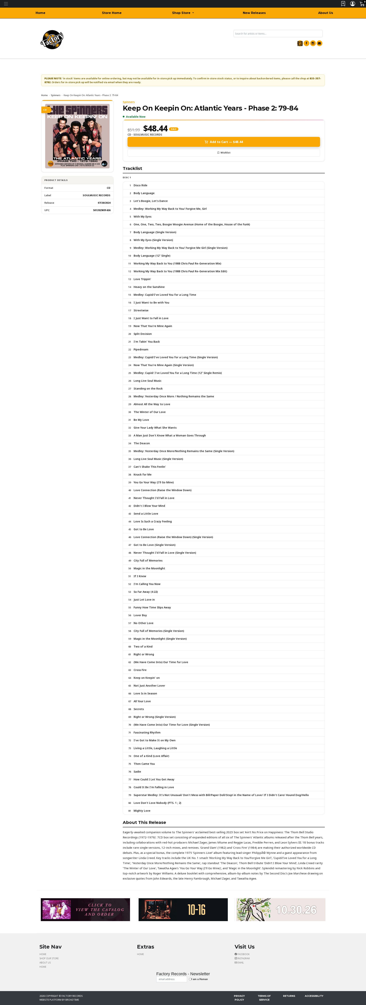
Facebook (243, 954)
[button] (183, 13)
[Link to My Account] (353, 4)
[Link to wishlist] (343, 4)
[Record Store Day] (300, 43)
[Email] (319, 43)
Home (40, 13)
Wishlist (225, 152)
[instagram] (313, 43)
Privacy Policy (239, 998)
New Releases (254, 13)
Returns (289, 996)
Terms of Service (264, 998)
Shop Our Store (49, 958)
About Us (325, 13)
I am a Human (199, 979)
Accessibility (314, 996)
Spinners (55, 95)
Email (240, 962)
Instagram (243, 958)
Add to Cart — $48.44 (226, 142)
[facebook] (306, 43)
